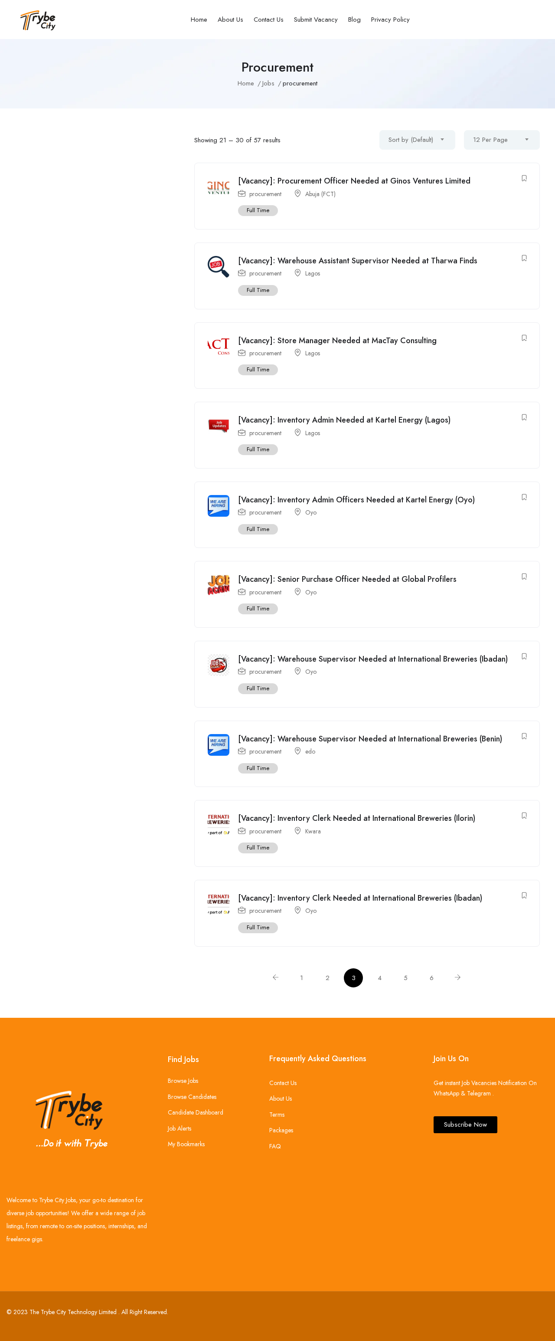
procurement (265, 194)
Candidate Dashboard (195, 1112)
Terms (276, 1114)
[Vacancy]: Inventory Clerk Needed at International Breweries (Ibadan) (360, 898)
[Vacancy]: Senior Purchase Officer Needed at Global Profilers (347, 579)
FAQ (275, 1146)
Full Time (258, 210)
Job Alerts (179, 1128)
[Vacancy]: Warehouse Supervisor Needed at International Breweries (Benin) (370, 738)
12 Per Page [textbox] (490, 139)
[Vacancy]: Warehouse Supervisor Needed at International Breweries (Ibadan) (373, 659)
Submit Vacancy (316, 19)
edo (310, 751)
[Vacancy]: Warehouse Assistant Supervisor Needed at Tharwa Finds (357, 260)
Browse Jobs (183, 1080)
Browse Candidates (192, 1096)
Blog (354, 19)
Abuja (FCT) (320, 194)
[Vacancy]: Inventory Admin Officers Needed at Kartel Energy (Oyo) (356, 499)
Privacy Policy (390, 19)
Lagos (312, 273)
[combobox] (417, 140)
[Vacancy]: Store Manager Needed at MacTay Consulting (337, 340)
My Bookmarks (186, 1144)
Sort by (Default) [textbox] (410, 139)
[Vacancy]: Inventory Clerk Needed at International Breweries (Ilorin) (356, 818)
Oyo (311, 512)
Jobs (268, 83)
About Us (230, 19)
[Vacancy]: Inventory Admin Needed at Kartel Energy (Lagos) (344, 420)
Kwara (313, 831)
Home (199, 19)
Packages (281, 1130)
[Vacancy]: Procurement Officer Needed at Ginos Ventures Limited (354, 181)
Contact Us (269, 19)
